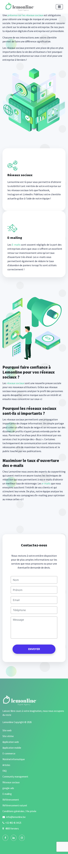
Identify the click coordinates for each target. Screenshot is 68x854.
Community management (15, 776)
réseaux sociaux (15, 383)
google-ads (8, 788)
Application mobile (11, 747)
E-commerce (8, 753)
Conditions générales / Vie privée (19, 811)
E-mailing (7, 793)
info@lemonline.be (16, 817)
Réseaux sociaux (11, 782)
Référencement (10, 799)
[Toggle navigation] (59, 6)
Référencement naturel (14, 805)
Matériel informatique (13, 759)
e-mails (46, 483)
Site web (7, 730)
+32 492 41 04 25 (13, 822)
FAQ (4, 770)
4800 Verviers (12, 828)
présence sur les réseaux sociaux (25, 15)
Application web (10, 741)
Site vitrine (8, 736)
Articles (6, 765)
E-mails (16, 244)
